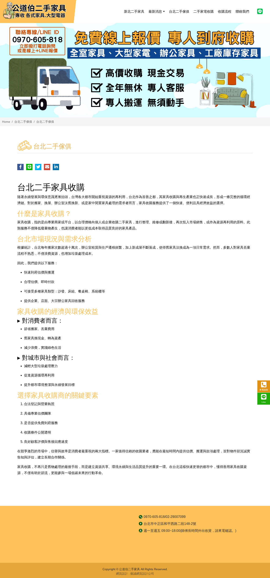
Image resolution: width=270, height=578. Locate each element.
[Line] (260, 11)
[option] (135, 70)
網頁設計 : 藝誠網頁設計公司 (135, 573)
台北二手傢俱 (23, 121)
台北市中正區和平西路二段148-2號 (170, 523)
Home (6, 121)
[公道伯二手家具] (34, 10)
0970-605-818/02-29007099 (165, 517)
